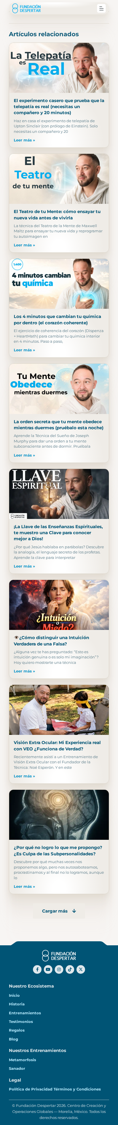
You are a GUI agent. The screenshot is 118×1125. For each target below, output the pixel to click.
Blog (13, 1039)
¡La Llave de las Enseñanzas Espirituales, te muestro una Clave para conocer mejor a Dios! (58, 533)
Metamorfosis (22, 1059)
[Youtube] (48, 969)
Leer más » (24, 140)
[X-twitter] (80, 969)
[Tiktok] (70, 969)
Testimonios (21, 1021)
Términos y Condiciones (77, 1089)
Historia (17, 1004)
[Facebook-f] (37, 969)
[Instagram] (59, 969)
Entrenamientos (25, 1013)
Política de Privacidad (30, 1089)
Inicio (14, 995)
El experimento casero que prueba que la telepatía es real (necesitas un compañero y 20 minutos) (59, 107)
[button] (101, 8)
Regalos (17, 1030)
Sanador (17, 1068)
